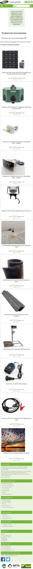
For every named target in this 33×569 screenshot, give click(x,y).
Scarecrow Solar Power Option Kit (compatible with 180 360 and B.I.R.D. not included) (16, 73)
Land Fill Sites (5, 489)
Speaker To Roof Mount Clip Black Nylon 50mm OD (16, 211)
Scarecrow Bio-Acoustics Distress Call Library (17, 453)
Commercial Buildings (8, 485)
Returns (4, 503)
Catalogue (4, 515)
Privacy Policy (5, 505)
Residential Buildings (7, 483)
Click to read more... (5, 477)
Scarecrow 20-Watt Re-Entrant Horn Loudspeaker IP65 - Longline (16, 176)
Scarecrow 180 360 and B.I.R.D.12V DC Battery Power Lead (16, 419)
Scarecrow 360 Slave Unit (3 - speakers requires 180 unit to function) (16, 107)
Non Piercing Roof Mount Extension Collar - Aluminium (16, 315)
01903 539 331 (7, 548)
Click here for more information (13, 38)
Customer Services (7, 497)
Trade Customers (6, 512)
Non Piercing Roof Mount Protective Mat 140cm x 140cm (16, 280)
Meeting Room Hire (7, 518)
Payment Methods (6, 502)
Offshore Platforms (7, 494)
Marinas (4, 492)
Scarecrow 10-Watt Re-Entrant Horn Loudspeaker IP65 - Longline (17, 142)
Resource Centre (6, 522)
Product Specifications (7, 526)
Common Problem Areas (9, 481)
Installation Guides (6, 524)
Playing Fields (5, 490)
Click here (13, 42)
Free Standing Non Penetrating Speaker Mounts (16, 349)
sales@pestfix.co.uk (10, 550)
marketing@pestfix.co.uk (11, 555)
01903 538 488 (14, 2)
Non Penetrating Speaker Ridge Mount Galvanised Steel (16, 246)
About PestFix (5, 464)
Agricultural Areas (6, 487)
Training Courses (6, 516)
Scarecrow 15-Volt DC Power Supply (16, 383)
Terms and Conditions (7, 507)
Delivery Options (6, 500)
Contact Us (5, 531)
